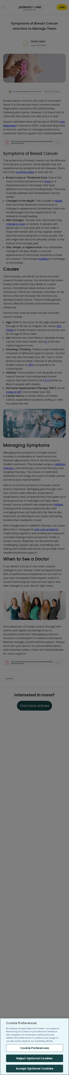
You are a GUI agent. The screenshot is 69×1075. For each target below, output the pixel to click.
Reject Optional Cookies (34, 1058)
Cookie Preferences (34, 1048)
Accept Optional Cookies (34, 1068)
